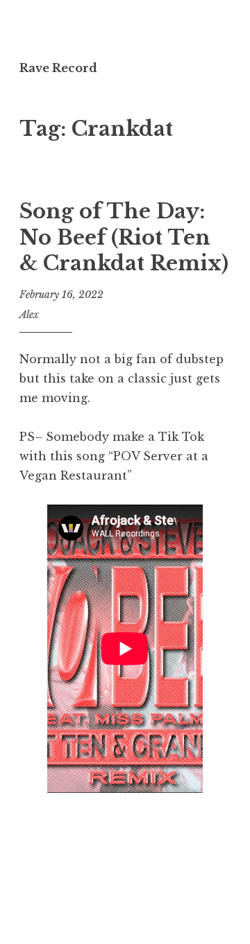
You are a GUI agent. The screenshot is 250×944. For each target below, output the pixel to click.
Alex (29, 314)
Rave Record (58, 68)
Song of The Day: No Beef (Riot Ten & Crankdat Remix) (123, 237)
